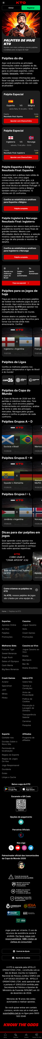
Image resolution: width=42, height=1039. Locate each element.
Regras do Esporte (10, 755)
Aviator (5, 682)
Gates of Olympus (10, 661)
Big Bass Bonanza (10, 669)
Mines (4, 694)
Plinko (4, 698)
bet (12, 80)
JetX (4, 690)
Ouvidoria (6, 769)
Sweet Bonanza (9, 653)
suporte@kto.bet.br (12, 1013)
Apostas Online (9, 625)
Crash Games (28, 633)
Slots (24, 629)
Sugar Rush (7, 657)
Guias (4, 773)
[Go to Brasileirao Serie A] (21, 380)
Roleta (25, 656)
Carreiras (26, 721)
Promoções (7, 637)
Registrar (31, 8)
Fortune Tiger (8, 649)
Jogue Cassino (29, 625)
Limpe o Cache (9, 777)
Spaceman (7, 686)
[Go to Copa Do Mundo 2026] (8, 380)
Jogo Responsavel (10, 765)
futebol (5, 73)
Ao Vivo (5, 629)
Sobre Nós (27, 682)
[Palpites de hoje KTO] (21, 32)
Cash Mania (7, 665)
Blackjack (26, 660)
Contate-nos (8, 737)
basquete (14, 73)
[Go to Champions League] (34, 380)
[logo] (21, 2)
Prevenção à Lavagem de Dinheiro (28, 708)
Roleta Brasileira (30, 668)
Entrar (11, 8)
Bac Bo (25, 664)
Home (4, 611)
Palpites (5, 633)
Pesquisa (26, 725)
